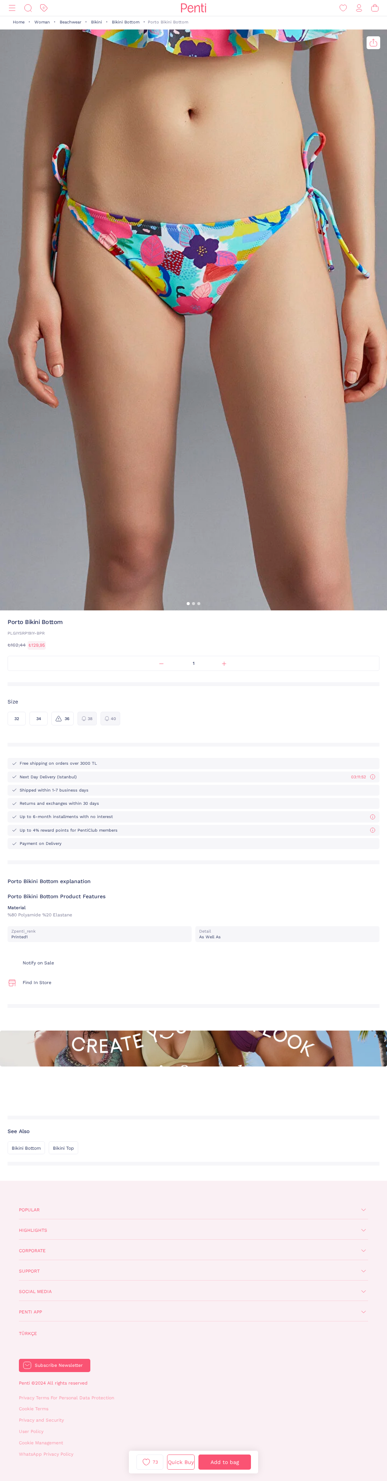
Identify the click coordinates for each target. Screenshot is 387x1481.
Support (29, 1271)
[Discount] (43, 8)
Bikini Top (63, 1148)
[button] (188, 603)
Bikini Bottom (125, 22)
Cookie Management (41, 1442)
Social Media (35, 1291)
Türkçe (28, 1333)
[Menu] (12, 8)
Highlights (33, 1230)
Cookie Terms (33, 1408)
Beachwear (70, 22)
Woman (42, 22)
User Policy (31, 1431)
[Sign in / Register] (359, 8)
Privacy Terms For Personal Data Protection (66, 1397)
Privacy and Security (41, 1420)
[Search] (28, 8)
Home (19, 22)
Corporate (32, 1250)
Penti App (30, 1312)
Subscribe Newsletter (59, 1365)
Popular (29, 1209)
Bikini (96, 22)
